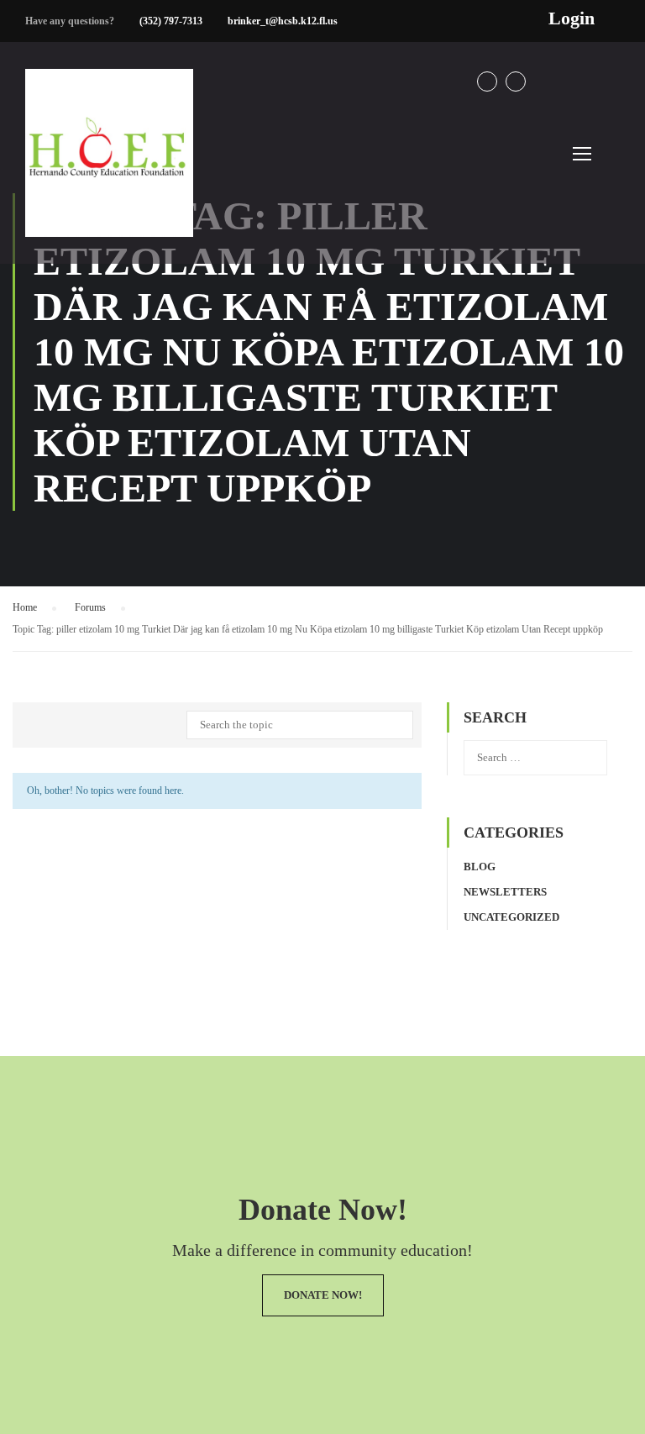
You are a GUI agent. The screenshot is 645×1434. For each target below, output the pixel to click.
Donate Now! (323, 1295)
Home (25, 607)
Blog (480, 866)
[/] (109, 166)
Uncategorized (511, 917)
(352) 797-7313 (170, 21)
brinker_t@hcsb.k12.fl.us (283, 21)
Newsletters (505, 891)
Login (571, 18)
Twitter (516, 81)
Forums (90, 607)
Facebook (487, 81)
